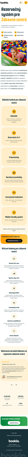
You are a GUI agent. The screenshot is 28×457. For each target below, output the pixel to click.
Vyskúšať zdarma (14, 423)
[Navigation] (25, 2)
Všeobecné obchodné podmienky (14, 435)
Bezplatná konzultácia (14, 241)
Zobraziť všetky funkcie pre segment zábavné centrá (14, 229)
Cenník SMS (14, 433)
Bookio (20, 450)
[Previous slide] (12, 385)
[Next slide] (16, 385)
